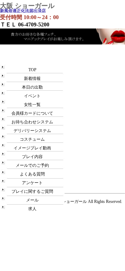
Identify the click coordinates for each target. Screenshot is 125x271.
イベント (32, 95)
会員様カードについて (32, 113)
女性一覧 (32, 104)
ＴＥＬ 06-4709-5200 (24, 24)
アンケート (32, 182)
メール (32, 200)
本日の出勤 (32, 87)
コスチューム (32, 139)
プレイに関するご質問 (32, 191)
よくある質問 (32, 174)
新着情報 (32, 78)
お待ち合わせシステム (32, 122)
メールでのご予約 (32, 165)
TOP (32, 69)
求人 (32, 208)
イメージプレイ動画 (32, 148)
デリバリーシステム (32, 130)
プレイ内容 (32, 156)
